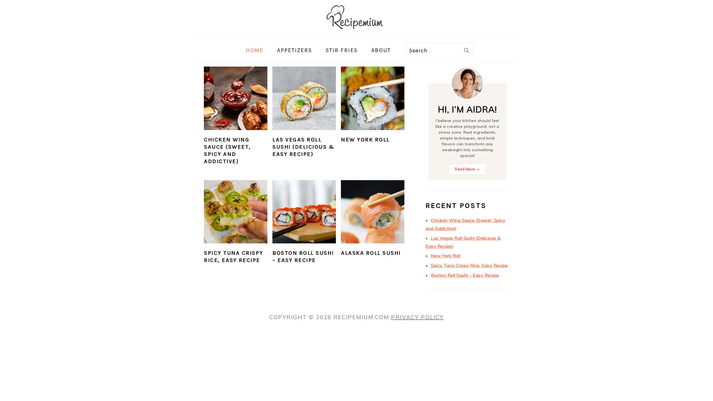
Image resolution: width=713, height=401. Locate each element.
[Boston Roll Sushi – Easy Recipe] (304, 212)
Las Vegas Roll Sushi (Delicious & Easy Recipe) (303, 146)
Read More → (467, 169)
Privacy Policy (417, 317)
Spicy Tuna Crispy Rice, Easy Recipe (469, 265)
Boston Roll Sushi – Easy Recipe (465, 275)
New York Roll (365, 139)
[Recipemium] (356, 33)
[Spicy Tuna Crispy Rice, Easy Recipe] (235, 212)
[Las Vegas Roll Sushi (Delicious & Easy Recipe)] (304, 98)
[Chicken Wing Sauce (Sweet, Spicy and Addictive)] (235, 98)
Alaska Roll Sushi (371, 253)
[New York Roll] (372, 98)
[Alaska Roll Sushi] (372, 212)
